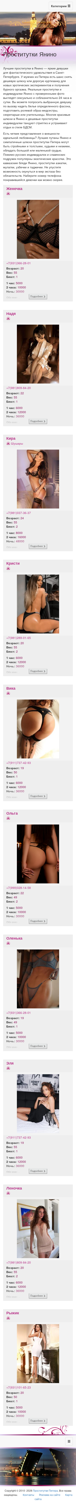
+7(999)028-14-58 (18, 888)
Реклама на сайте (49, 1494)
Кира (10, 438)
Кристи (13, 563)
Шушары (17, 443)
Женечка (14, 188)
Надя (11, 313)
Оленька (14, 938)
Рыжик (12, 1313)
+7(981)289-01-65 (18, 638)
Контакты (28, 1494)
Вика (10, 688)
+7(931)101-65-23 (18, 1387)
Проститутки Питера (45, 1490)
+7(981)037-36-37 (18, 513)
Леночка (14, 1188)
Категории (59, 6)
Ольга (12, 813)
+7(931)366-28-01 (18, 263)
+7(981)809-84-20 (18, 388)
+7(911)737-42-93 (18, 763)
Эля (10, 1063)
